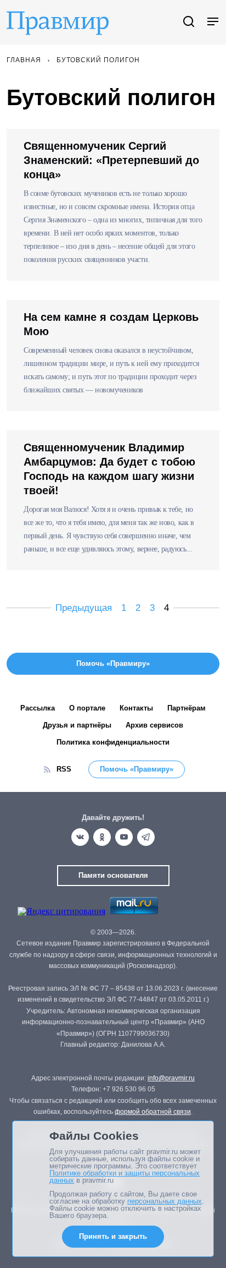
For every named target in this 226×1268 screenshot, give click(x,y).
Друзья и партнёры (77, 725)
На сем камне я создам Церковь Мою (111, 324)
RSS (63, 769)
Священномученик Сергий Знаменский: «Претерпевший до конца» (111, 160)
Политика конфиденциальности (113, 742)
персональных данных (164, 1201)
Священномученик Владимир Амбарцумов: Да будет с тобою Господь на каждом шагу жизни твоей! (109, 468)
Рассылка (37, 708)
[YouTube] (124, 837)
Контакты (136, 708)
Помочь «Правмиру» (136, 769)
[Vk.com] (80, 837)
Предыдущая (83, 608)
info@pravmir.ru (171, 1078)
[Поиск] (188, 22)
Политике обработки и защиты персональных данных (124, 1176)
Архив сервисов (154, 725)
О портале (87, 708)
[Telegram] (146, 837)
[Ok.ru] (102, 837)
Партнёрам (186, 708)
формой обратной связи (153, 1112)
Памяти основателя (113, 875)
